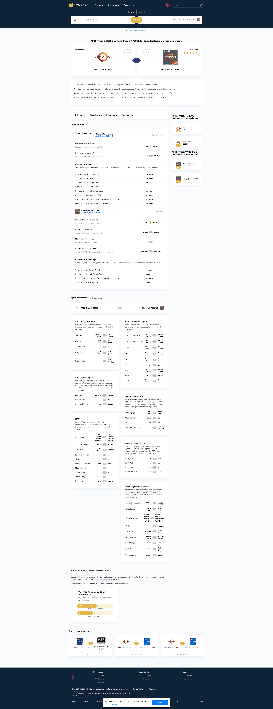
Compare (136, 20)
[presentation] (197, 631)
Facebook (187, 675)
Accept (159, 703)
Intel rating (99, 675)
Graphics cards (113, 5)
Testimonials (127, 115)
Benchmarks (112, 115)
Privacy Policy (138, 689)
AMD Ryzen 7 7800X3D (91, 212)
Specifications (96, 115)
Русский (73, 701)
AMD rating (99, 679)
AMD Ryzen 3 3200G (104, 136)
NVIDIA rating (145, 675)
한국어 (201, 701)
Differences (80, 115)
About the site (129, 5)
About (186, 679)
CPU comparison (138, 30)
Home (128, 30)
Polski (179, 701)
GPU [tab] (140, 12)
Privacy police (111, 704)
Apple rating (100, 682)
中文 (190, 701)
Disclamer (152, 689)
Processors (99, 5)
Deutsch (99, 701)
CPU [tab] (132, 12)
